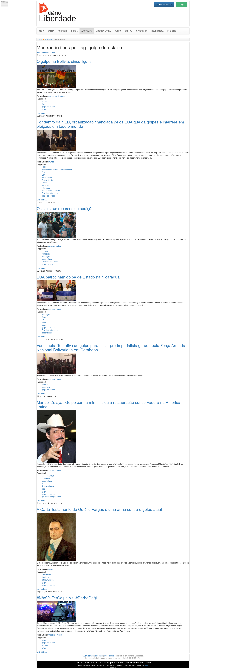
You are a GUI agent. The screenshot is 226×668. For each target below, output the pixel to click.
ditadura (45, 577)
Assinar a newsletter (164, 4)
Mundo (118, 31)
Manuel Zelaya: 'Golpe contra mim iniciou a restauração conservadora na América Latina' (108, 404)
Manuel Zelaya (48, 475)
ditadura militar (48, 579)
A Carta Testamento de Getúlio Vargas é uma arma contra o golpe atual (99, 509)
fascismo (45, 384)
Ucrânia (45, 251)
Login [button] (182, 4)
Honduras (46, 478)
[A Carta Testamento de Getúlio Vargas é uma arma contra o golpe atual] (56, 536)
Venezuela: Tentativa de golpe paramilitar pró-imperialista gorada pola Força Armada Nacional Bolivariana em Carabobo (111, 347)
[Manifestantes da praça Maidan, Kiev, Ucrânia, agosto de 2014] (56, 224)
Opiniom (128, 31)
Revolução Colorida (50, 193)
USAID (44, 319)
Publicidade (109, 655)
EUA (44, 172)
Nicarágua (46, 188)
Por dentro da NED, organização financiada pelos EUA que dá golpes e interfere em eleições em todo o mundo (110, 124)
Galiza (51, 31)
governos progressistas (51, 496)
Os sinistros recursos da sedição (65, 208)
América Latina (103, 31)
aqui (146, 665)
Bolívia (44, 101)
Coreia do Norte (48, 180)
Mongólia (45, 185)
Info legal (99, 655)
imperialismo (47, 177)
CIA (43, 174)
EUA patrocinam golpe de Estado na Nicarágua (78, 277)
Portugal (62, 31)
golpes (44, 488)
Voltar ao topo (218, 662)
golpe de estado (48, 106)
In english (172, 31)
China (44, 182)
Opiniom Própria (55, 634)
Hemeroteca (157, 31)
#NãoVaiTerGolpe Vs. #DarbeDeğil (67, 597)
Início (41, 31)
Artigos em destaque (57, 96)
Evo (43, 104)
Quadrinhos (142, 31)
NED (44, 167)
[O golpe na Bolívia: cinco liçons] (56, 76)
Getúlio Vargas (48, 574)
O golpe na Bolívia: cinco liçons (64, 61)
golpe (44, 109)
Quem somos (88, 655)
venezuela (46, 253)
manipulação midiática (51, 190)
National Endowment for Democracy (57, 169)
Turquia (45, 645)
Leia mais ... (42, 113)
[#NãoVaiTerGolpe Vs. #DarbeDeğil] (56, 611)
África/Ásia (87, 30)
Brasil (74, 31)
